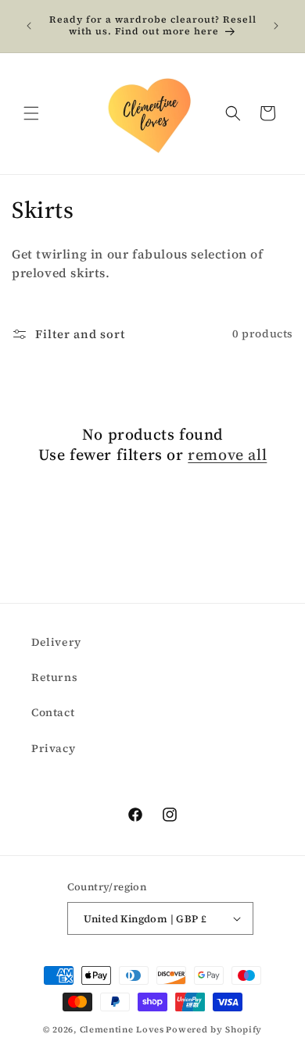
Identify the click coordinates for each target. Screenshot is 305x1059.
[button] (31, 113)
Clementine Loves (122, 1030)
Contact (52, 712)
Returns (54, 677)
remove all (227, 454)
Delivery (56, 642)
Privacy (53, 748)
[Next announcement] (276, 26)
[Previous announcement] (29, 26)
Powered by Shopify (214, 1030)
